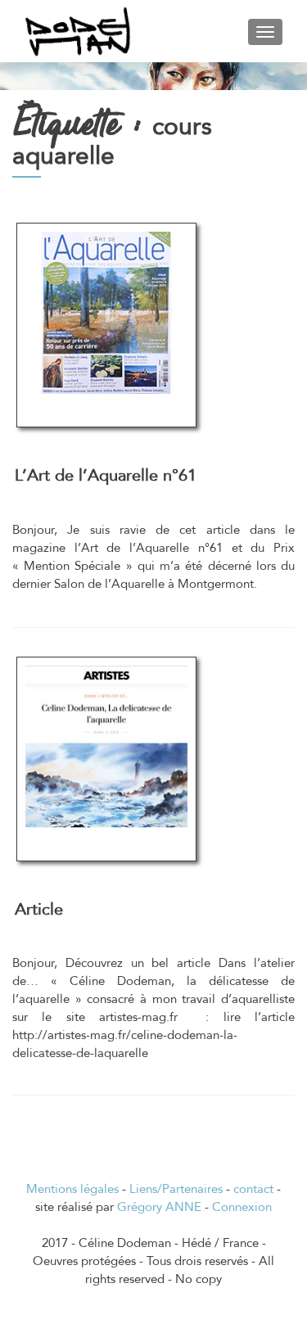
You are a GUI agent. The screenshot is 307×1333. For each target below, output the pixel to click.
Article (39, 909)
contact (253, 1189)
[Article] (106, 745)
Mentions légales (72, 1189)
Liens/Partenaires (176, 1189)
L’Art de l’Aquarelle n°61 (105, 475)
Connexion (242, 1207)
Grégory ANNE (159, 1207)
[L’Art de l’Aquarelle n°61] (106, 311)
